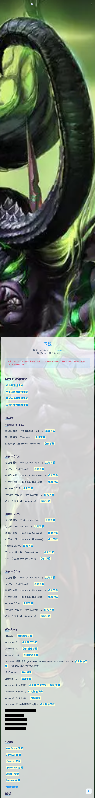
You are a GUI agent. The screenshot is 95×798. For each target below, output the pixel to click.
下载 (47, 344)
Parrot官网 (11, 786)
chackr (59, 350)
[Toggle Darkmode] (89, 791)
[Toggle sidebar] (4, 4)
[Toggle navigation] (91, 4)
